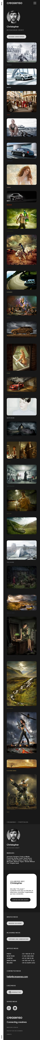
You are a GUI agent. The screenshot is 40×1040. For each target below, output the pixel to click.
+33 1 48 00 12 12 (28, 953)
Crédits (9, 1034)
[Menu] (35, 3)
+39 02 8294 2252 (28, 962)
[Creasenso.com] (14, 3)
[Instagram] (9, 1008)
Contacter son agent (20, 899)
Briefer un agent (15, 923)
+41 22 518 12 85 (28, 958)
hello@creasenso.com (17, 977)
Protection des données (15, 1030)
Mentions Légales (12, 1027)
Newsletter (16, 992)
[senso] (1, 3)
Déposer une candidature (18, 939)
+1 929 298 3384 (28, 956)
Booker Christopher (16, 36)
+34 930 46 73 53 (28, 960)
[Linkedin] (15, 1008)
